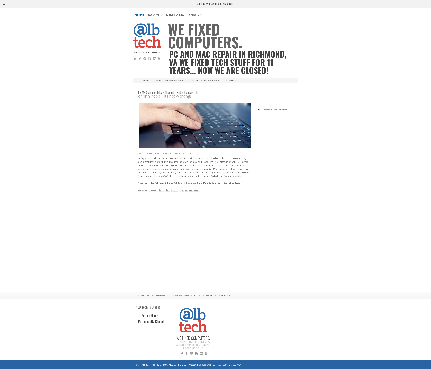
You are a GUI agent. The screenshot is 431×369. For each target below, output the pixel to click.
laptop (174, 190)
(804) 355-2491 (205, 365)
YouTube (159, 58)
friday (166, 190)
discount (153, 190)
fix (160, 190)
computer (142, 190)
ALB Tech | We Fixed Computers (150, 295)
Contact (231, 80)
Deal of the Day (184, 153)
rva (190, 190)
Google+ (149, 58)
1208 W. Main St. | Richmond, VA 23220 (166, 15)
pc (186, 190)
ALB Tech (139, 15)
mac (181, 190)
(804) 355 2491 (195, 15)
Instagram (154, 58)
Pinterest (144, 58)
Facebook (140, 58)
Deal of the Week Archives (205, 80)
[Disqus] (194, 244)
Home (146, 80)
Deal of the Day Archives (170, 80)
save (196, 190)
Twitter (135, 58)
